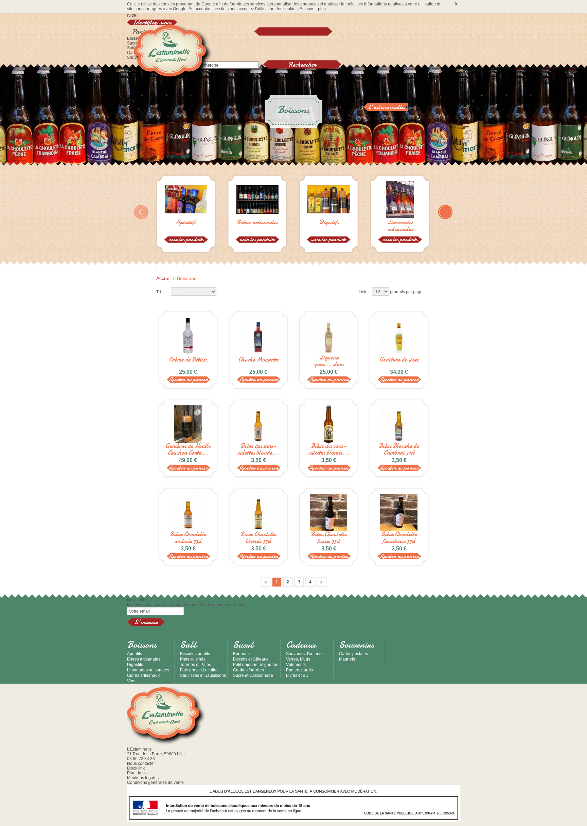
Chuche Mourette (258, 359)
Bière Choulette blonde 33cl (258, 538)
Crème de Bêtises (188, 359)
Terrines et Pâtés (195, 664)
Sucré (132, 43)
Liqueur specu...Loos (329, 361)
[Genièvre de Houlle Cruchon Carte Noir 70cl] (188, 424)
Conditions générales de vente (155, 782)
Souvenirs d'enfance (305, 653)
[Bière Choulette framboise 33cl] (399, 512)
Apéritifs (186, 223)
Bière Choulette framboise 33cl (399, 538)
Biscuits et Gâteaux (250, 659)
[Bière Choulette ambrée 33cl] (188, 512)
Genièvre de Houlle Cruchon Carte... (188, 449)
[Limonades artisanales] (400, 216)
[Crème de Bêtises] (188, 335)
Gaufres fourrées (248, 670)
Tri (158, 291)
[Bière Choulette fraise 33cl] (328, 512)
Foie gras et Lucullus (199, 670)
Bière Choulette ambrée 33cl (188, 538)
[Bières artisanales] (257, 216)
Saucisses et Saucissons (203, 675)
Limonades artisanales (400, 226)
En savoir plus (313, 8)
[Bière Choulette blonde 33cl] (258, 512)
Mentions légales (143, 777)
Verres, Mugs (298, 659)
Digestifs (329, 223)
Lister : (365, 291)
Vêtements (296, 664)
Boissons (142, 644)
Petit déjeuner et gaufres (255, 664)
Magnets (347, 659)
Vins (131, 681)
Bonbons (241, 653)
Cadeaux (301, 644)
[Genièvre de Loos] (399, 335)
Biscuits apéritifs (195, 653)
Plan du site (138, 773)
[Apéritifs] (186, 216)
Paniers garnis (299, 670)
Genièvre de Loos (399, 359)
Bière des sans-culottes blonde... (258, 449)
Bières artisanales (257, 223)
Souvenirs (356, 644)
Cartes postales (353, 653)
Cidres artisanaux (143, 675)
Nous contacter (141, 763)
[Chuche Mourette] (258, 335)
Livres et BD (297, 675)
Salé (131, 48)
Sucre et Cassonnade (253, 675)
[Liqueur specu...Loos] (328, 335)
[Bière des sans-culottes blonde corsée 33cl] (258, 424)
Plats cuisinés (193, 659)
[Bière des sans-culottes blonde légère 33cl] (328, 424)
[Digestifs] (328, 216)
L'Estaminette (387, 107)
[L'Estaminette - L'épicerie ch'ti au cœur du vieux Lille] (173, 55)
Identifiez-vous (152, 22)
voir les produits (185, 239)
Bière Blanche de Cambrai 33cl (399, 449)
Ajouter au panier (188, 379)
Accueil (164, 278)
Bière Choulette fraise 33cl (328, 538)
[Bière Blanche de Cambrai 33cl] (399, 424)
